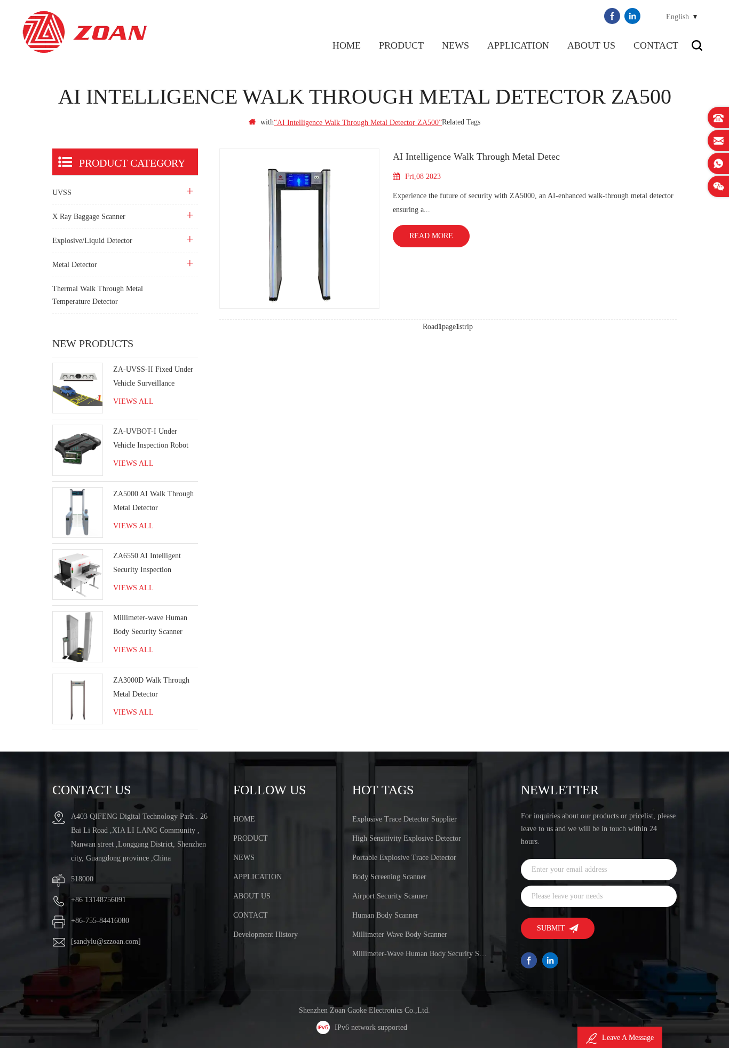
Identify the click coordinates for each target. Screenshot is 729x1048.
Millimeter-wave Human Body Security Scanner (150, 625)
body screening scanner (389, 877)
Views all (133, 401)
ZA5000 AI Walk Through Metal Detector (153, 501)
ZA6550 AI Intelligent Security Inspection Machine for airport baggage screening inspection (147, 564)
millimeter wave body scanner (399, 934)
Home (346, 45)
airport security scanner (390, 896)
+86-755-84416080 (100, 921)
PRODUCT (401, 45)
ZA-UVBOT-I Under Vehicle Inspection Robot (150, 438)
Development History (265, 934)
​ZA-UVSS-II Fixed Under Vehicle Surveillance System (153, 377)
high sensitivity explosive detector (406, 838)
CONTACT (655, 45)
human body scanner (385, 915)
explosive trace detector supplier (404, 819)
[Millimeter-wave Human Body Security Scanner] (77, 636)
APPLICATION (518, 45)
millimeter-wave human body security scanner (420, 954)
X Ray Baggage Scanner (88, 217)
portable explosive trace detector (404, 858)
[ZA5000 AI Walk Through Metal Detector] (77, 512)
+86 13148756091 (98, 900)
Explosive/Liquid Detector (92, 241)
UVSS (62, 193)
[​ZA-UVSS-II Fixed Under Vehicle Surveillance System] (77, 388)
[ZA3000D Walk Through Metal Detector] (77, 699)
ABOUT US (591, 45)
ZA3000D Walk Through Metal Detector (151, 687)
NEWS (455, 45)
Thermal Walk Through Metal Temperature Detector (97, 295)
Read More (431, 236)
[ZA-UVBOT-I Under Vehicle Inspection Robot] (77, 450)
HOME (244, 819)
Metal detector (74, 265)
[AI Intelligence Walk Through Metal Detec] (299, 228)
